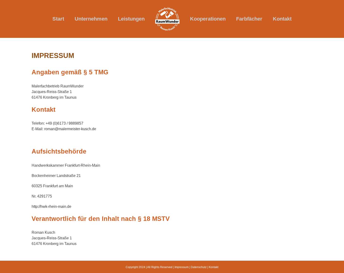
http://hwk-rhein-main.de (51, 206)
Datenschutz (199, 267)
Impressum (182, 267)
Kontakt (213, 267)
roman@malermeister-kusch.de (70, 129)
